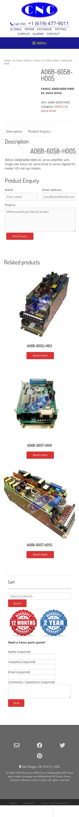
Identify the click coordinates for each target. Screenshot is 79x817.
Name (9, 190)
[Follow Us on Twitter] (62, 745)
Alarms (38, 34)
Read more (40, 355)
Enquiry (10, 205)
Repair (29, 29)
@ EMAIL (16, 29)
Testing (60, 29)
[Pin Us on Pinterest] (39, 755)
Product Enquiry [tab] (39, 131)
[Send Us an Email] (16, 745)
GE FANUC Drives (22, 60)
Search (17, 603)
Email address (52, 190)
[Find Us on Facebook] (39, 745)
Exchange (44, 29)
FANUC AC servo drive (46, 60)
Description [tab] (14, 131)
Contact (53, 34)
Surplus (24, 34)
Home (7, 60)
